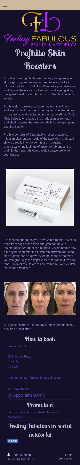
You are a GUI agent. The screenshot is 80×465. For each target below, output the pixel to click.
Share (14, 441)
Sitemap (25, 454)
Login (69, 454)
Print (14, 454)
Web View (66, 459)
